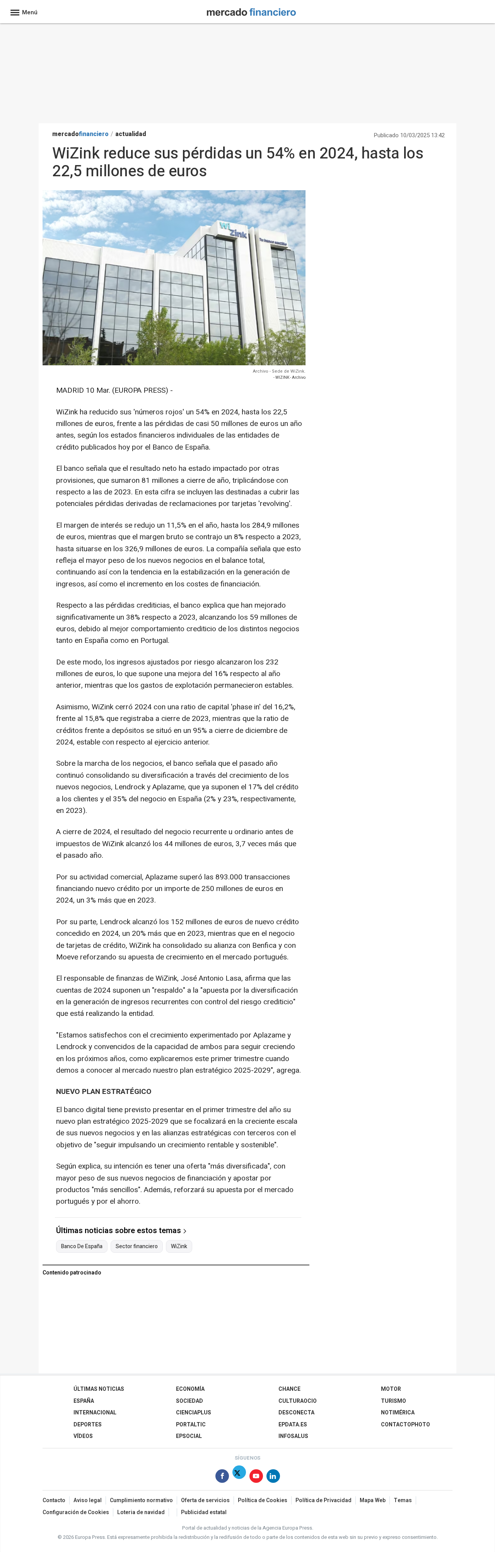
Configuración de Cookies (76, 1512)
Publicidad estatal (204, 1512)
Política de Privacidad (323, 1500)
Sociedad (189, 1401)
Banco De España (81, 1246)
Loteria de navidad (141, 1512)
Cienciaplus (193, 1413)
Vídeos (83, 1436)
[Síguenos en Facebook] (222, 1477)
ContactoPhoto (405, 1425)
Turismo (393, 1401)
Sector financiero (137, 1246)
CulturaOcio (297, 1401)
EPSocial (189, 1436)
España (83, 1401)
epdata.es (292, 1425)
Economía (190, 1389)
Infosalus (293, 1436)
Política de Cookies (262, 1500)
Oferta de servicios (205, 1500)
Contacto (54, 1500)
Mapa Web (373, 1500)
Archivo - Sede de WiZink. (279, 371)
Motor (391, 1389)
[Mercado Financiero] (251, 10)
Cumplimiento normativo (141, 1500)
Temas (403, 1500)
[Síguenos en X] (239, 1477)
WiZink (179, 1246)
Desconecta (296, 1413)
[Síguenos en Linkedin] (273, 1477)
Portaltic (191, 1425)
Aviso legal (87, 1500)
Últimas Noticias (98, 1389)
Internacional (94, 1413)
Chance (289, 1389)
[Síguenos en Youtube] (256, 1477)
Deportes (87, 1425)
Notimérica (398, 1413)
